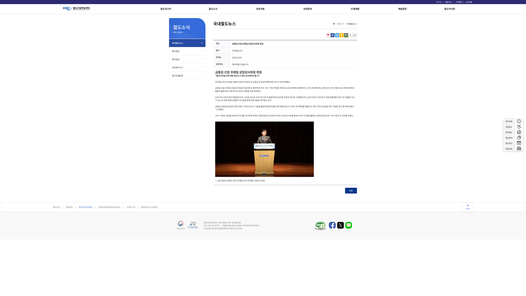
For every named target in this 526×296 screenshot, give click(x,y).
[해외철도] (519, 132)
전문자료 (260, 8)
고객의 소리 (130, 207)
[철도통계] (519, 137)
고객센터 (459, 2)
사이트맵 (469, 2)
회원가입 (448, 2)
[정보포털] (519, 121)
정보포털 (508, 121)
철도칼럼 (175, 51)
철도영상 (508, 143)
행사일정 (175, 59)
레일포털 (508, 148)
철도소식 (213, 8)
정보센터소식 (177, 67)
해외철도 (508, 132)
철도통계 (508, 137)
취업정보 (307, 8)
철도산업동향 (177, 75)
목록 (351, 190)
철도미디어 (165, 8)
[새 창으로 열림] (333, 36)
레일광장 (402, 8)
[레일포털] (519, 148)
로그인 (439, 2)
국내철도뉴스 (177, 43)
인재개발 (355, 8)
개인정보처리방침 (85, 207)
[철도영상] (519, 143)
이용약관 (69, 207)
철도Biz (509, 126)
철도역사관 (449, 8)
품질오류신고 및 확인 (149, 207)
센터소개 (56, 207)
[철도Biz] (519, 127)
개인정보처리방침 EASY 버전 (109, 207)
